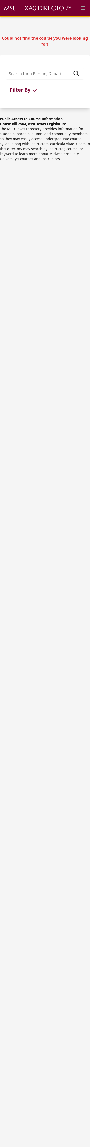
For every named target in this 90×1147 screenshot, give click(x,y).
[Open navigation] (83, 8)
